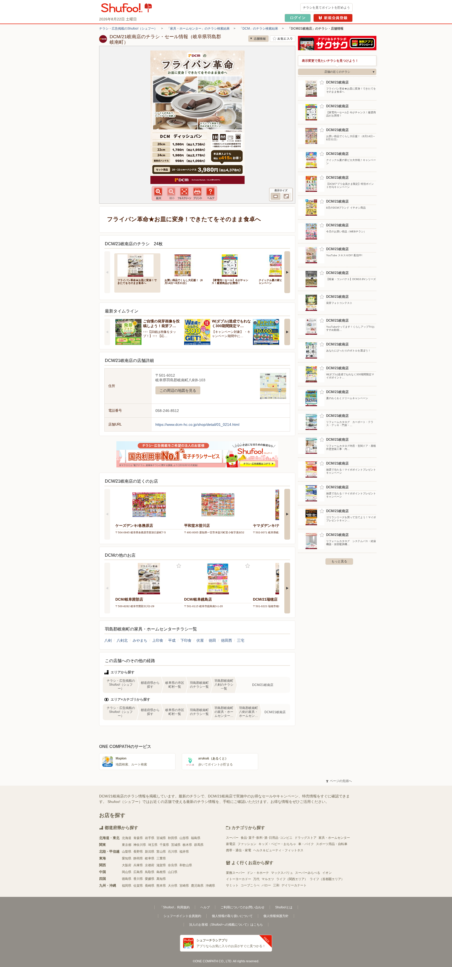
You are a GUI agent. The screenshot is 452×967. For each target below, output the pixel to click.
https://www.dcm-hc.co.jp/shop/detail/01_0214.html (197, 424)
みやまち (140, 640)
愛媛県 (149, 879)
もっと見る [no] (339, 561)
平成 (172, 640)
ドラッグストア (306, 838)
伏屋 (200, 640)
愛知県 (126, 858)
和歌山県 (185, 865)
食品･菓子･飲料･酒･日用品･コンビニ (266, 838)
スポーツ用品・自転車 (331, 844)
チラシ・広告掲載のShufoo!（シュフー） (128, 28)
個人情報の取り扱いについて (232, 916)
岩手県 (149, 838)
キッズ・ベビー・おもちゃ (277, 844)
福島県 (195, 838)
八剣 (108, 640)
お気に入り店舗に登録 (282, 38)
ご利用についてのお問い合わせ (242, 907)
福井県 (184, 851)
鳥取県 (149, 872)
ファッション (247, 844)
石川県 (172, 851)
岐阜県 (149, 858)
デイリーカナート (294, 885)
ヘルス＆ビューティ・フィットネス (278, 850)
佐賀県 (138, 885)
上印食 (157, 640)
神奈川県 (139, 845)
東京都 (126, 845)
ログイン (298, 18)
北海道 (126, 838)
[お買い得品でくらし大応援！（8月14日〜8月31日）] (184, 265)
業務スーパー (235, 873)
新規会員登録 (333, 18)
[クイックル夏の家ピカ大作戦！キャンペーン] (279, 265)
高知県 (161, 879)
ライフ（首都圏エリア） (327, 879)
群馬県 (199, 845)
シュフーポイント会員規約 (182, 916)
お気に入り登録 (179, 566)
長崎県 (149, 885)
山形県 (184, 838)
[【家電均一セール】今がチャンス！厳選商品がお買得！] (231, 265)
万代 (256, 879)
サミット (232, 885)
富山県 (161, 851)
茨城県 (175, 845)
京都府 (149, 865)
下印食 (185, 640)
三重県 (161, 858)
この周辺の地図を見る (178, 390)
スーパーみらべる (307, 873)
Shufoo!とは (283, 907)
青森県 (138, 838)
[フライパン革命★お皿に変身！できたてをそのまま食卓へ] (137, 265)
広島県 (138, 872)
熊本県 (161, 885)
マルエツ (268, 879)
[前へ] (107, 272)
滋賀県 (161, 865)
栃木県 (187, 845)
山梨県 (126, 851)
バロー (266, 885)
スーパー (232, 838)
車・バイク (306, 844)
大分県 (172, 885)
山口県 (172, 872)
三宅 (240, 640)
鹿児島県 (197, 885)
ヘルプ (205, 907)
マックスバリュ (282, 873)
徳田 (212, 640)
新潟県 (149, 851)
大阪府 (126, 865)
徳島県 (126, 879)
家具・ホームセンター (334, 838)
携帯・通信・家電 (238, 850)
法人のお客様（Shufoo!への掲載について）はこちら (226, 924)
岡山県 (126, 872)
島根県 (161, 872)
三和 (276, 885)
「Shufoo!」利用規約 (175, 907)
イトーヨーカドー (238, 879)
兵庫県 (138, 865)
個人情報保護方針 (276, 916)
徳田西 (226, 640)
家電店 (230, 844)
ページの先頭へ (339, 781)
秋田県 (172, 838)
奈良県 (172, 865)
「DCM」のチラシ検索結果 (258, 28)
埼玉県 (152, 845)
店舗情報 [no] (258, 38)
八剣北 (122, 640)
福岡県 (126, 885)
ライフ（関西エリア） (292, 879)
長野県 (138, 851)
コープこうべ (250, 885)
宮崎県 (184, 885)
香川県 (138, 879)
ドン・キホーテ (258, 873)
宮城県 (161, 838)
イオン (327, 873)
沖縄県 (210, 885)
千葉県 (164, 845)
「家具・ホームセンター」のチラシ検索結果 (198, 28)
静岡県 (138, 858)
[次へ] (287, 272)
